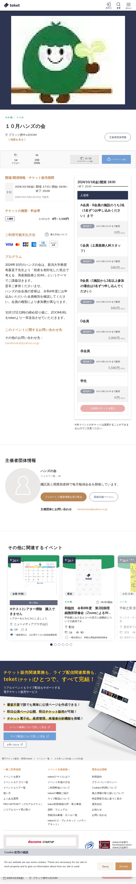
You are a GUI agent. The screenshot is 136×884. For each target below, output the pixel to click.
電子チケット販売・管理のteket (17, 758)
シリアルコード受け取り (17, 809)
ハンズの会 (48, 471)
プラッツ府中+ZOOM (45, 877)
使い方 (7, 793)
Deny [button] (105, 866)
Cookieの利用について (104, 787)
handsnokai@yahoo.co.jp (22, 343)
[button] (51, 644)
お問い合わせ (99, 814)
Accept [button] (123, 866)
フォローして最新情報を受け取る (63, 496)
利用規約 (97, 776)
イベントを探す (12, 776)
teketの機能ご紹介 (58, 793)
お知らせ (97, 809)
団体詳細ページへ (104, 496)
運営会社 (97, 803)
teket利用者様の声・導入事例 (64, 803)
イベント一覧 (43, 758)
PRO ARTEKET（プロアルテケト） (23, 803)
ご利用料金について (59, 787)
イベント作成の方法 (59, 782)
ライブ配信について (59, 798)
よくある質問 (10, 798)
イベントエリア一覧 (14, 787)
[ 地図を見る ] (17, 139)
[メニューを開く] (128, 5)
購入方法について (58, 234)
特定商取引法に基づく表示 (107, 798)
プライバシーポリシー (104, 782)
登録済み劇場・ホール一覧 (62, 814)
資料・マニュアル (57, 809)
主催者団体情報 (117, 137)
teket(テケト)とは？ (59, 776)
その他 (9, 117)
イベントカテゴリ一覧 (15, 782)
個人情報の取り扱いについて (108, 793)
